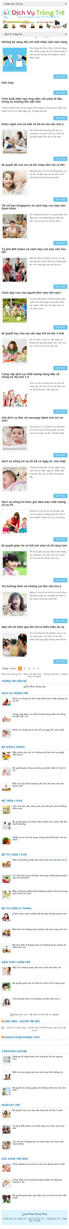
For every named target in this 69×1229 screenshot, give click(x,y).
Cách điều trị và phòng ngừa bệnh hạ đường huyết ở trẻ (37, 1180)
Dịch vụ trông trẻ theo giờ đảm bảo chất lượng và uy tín (34, 503)
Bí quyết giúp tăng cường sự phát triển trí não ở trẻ (39, 769)
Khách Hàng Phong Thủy (22, 1037)
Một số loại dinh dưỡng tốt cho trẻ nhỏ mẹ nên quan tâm (38, 784)
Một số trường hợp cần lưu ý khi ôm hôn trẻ (37, 967)
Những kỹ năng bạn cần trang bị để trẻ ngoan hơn (38, 1057)
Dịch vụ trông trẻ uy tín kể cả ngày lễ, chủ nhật (34, 461)
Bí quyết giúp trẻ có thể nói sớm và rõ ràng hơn (34, 545)
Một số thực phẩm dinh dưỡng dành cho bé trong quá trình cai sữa (40, 892)
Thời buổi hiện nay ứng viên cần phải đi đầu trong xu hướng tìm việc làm (32, 100)
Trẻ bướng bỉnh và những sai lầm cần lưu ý (31, 586)
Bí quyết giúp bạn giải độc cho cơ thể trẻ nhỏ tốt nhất (39, 1196)
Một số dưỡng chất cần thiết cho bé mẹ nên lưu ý (40, 860)
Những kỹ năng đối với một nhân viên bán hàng (34, 42)
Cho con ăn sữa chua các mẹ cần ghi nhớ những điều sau (39, 807)
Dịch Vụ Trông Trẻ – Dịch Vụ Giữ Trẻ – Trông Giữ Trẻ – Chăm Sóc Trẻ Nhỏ (38, 1220)
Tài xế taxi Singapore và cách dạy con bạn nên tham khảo (33, 207)
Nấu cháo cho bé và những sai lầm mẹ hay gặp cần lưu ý (38, 753)
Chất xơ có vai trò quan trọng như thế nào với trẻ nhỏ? (40, 838)
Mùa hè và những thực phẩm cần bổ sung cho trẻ (40, 929)
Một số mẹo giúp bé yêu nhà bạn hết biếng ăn (38, 1072)
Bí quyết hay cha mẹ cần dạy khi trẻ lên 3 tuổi (33, 333)
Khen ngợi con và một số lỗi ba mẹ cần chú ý (33, 124)
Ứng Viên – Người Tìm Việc (22, 1021)
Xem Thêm (60, 76)
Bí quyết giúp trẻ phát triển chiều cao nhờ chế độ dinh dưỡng (40, 822)
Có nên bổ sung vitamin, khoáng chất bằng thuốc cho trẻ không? (40, 876)
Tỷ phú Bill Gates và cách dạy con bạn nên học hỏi (34, 251)
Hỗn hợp (8, 82)
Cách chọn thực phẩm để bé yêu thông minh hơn (40, 913)
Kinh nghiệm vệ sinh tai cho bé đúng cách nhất (39, 1164)
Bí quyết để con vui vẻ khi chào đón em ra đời (33, 164)
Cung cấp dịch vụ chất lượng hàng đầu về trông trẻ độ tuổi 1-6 (30, 376)
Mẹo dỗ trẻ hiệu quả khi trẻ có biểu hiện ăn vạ (33, 627)
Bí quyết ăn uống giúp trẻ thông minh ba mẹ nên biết (39, 1088)
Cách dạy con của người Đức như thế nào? (31, 292)
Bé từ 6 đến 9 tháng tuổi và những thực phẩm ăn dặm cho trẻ (39, 946)
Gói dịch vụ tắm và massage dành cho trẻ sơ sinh (32, 419)
